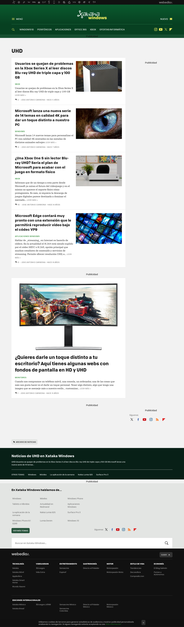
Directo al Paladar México (91, 605)
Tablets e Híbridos (20, 503)
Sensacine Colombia (64, 609)
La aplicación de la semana (62, 474)
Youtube (160, 29)
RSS (157, 419)
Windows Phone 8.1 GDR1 (21, 522)
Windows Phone (75, 498)
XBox (17, 84)
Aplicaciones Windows (27, 236)
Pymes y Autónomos (159, 573)
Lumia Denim (46, 520)
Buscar (166, 543)
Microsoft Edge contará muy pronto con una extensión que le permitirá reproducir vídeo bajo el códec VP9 (43, 222)
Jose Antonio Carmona (33, 99)
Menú (19, 19)
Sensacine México (68, 604)
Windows (20, 131)
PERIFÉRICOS (44, 29)
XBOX (93, 29)
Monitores (20, 377)
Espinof (63, 572)
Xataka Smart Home (18, 581)
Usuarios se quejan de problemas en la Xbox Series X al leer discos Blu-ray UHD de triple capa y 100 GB (44, 70)
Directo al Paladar (91, 568)
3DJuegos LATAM (43, 604)
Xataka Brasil (18, 608)
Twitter (165, 29)
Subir (164, 554)
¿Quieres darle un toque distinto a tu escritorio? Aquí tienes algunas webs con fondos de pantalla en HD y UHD (62, 363)
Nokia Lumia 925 (85, 474)
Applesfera (17, 576)
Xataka (15, 568)
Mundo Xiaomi (18, 586)
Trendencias (135, 568)
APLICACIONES (63, 29)
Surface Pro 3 (102, 474)
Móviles (43, 474)
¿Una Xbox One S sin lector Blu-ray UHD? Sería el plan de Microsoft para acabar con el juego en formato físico (42, 164)
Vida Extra (40, 572)
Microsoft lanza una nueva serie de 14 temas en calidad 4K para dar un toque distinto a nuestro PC (43, 117)
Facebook (138, 419)
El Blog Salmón (160, 568)
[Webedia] (20, 554)
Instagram (155, 29)
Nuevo (164, 19)
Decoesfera (135, 572)
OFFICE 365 (80, 29)
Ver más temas (20, 530)
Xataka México (19, 604)
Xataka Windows (92, 14)
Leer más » (20, 95)
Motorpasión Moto (115, 572)
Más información (113, 624)
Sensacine (64, 568)
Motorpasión (112, 568)
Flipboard (170, 29)
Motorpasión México (112, 605)
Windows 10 (73, 520)
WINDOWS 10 (27, 29)
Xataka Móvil (18, 572)
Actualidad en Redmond (46, 505)
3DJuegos (40, 568)
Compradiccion (137, 576)
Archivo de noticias (26, 442)
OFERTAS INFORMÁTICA (112, 29)
